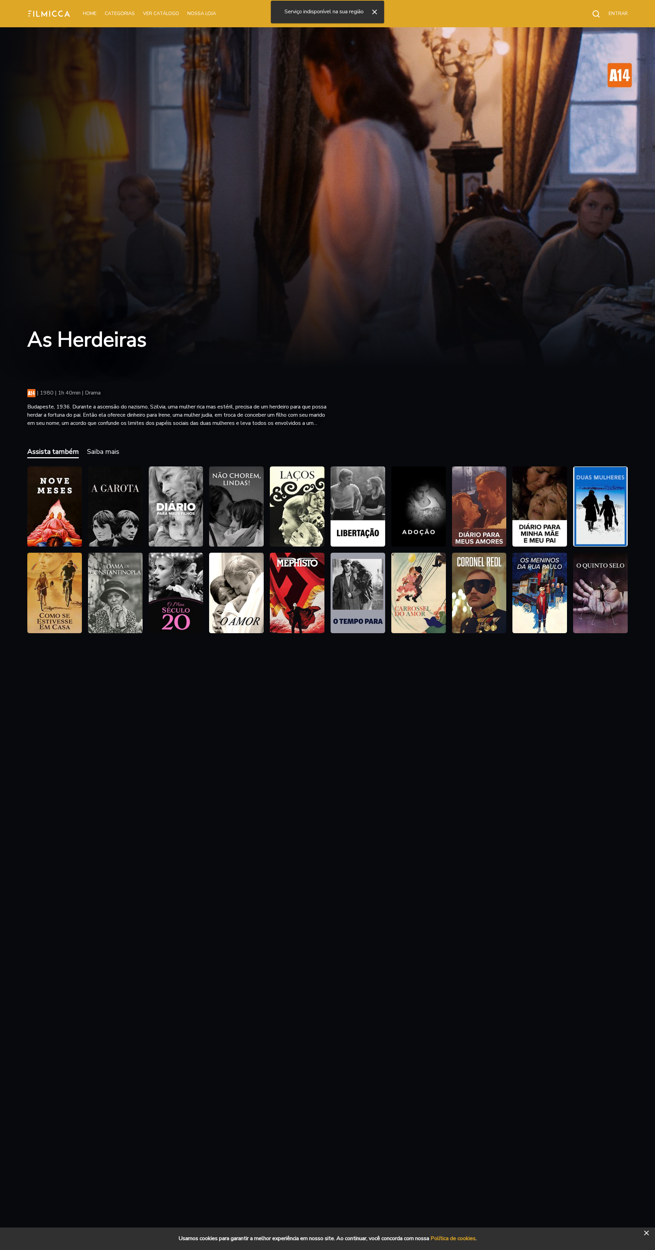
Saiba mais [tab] (103, 451)
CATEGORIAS (120, 13)
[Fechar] (374, 12)
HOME (90, 13)
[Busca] (592, 13)
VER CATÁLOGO (161, 13)
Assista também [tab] (53, 451)
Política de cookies (453, 1238)
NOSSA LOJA (201, 13)
